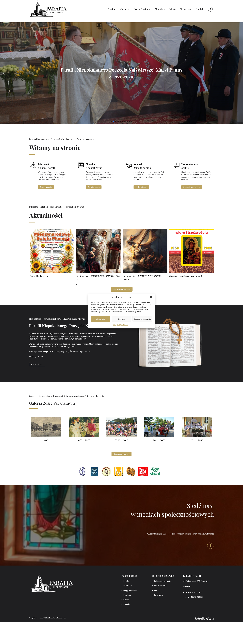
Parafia (126, 581)
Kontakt (126, 604)
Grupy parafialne (130, 590)
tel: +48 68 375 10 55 (193, 592)
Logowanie (158, 595)
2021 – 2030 (197, 440)
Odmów (121, 319)
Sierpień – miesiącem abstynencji (185, 276)
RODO (156, 590)
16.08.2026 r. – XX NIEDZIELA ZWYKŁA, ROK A (98, 278)
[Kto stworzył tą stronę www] (204, 618)
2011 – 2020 (159, 440)
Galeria (126, 599)
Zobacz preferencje (142, 319)
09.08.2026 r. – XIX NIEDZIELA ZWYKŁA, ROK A (143, 278)
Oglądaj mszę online (191, 187)
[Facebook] (210, 9)
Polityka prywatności (120, 325)
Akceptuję (100, 319)
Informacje (127, 585)
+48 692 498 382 (196, 597)
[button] (151, 297)
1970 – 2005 (83, 440)
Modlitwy (127, 595)
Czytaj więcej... (46, 187)
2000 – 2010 (121, 440)
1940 (45, 440)
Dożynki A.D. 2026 (39, 276)
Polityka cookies (160, 585)
